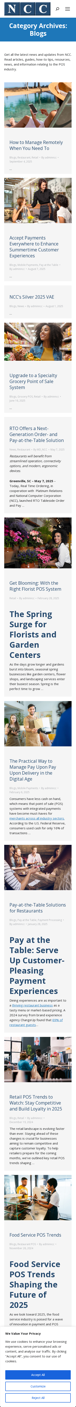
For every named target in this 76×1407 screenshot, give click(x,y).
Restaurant (24, 157)
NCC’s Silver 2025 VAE (32, 297)
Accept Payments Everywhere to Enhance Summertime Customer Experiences (34, 247)
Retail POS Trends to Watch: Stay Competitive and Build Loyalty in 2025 (36, 1103)
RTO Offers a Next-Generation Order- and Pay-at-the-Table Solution (37, 434)
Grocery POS (25, 396)
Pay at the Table (48, 265)
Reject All (38, 1398)
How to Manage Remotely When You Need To (36, 145)
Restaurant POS (27, 1244)
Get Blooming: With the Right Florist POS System (35, 586)
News (21, 306)
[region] (38, 1367)
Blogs (13, 157)
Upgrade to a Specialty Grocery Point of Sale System (33, 381)
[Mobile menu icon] (67, 9)
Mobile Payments (28, 265)
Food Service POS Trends (35, 1235)
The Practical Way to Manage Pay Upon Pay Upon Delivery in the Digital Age (33, 770)
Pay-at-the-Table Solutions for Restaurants (38, 908)
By (49, 157)
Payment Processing (50, 920)
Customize (38, 1386)
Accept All (38, 1375)
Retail (35, 157)
